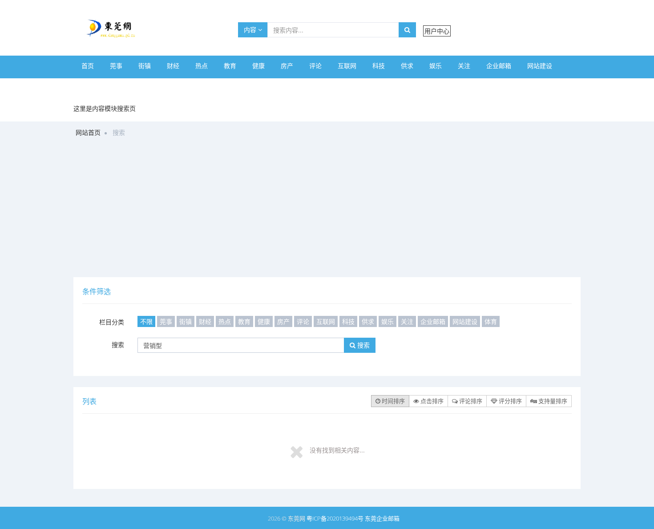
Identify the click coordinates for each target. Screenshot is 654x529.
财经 (173, 65)
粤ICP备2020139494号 (336, 518)
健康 (258, 65)
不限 (146, 321)
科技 (378, 65)
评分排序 (509, 401)
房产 (287, 65)
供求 (407, 65)
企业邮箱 (498, 65)
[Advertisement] (327, 210)
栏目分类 (111, 322)
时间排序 (392, 401)
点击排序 (431, 401)
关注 (464, 65)
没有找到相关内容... (337, 450)
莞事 (116, 65)
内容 (251, 29)
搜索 (118, 344)
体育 (87, 85)
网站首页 (88, 132)
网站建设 (539, 65)
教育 (230, 65)
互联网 (347, 65)
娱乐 (435, 65)
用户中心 (436, 31)
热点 (201, 65)
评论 (315, 65)
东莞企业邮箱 (382, 518)
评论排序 (470, 401)
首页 (87, 65)
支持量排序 (552, 401)
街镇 (144, 65)
